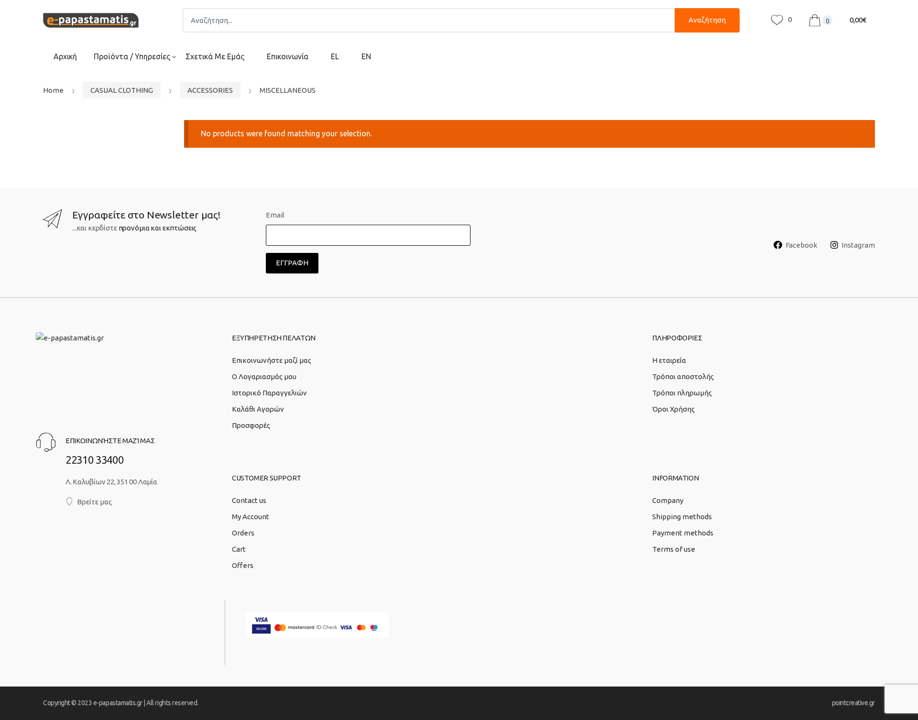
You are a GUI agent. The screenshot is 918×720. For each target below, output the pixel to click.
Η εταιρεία (669, 360)
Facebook (801, 245)
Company (667, 500)
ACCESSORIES (210, 90)
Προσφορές (251, 425)
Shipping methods (682, 517)
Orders (243, 533)
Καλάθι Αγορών (258, 409)
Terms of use (673, 549)
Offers (242, 565)
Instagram (858, 245)
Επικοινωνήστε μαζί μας (271, 360)
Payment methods (682, 533)
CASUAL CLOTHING (121, 90)
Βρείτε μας (94, 502)
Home (53, 90)
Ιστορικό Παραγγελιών (269, 393)
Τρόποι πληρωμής (682, 393)
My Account (250, 517)
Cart (239, 549)
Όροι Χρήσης (673, 409)
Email (275, 215)
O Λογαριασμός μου (264, 376)
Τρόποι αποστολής (683, 376)
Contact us (249, 500)
